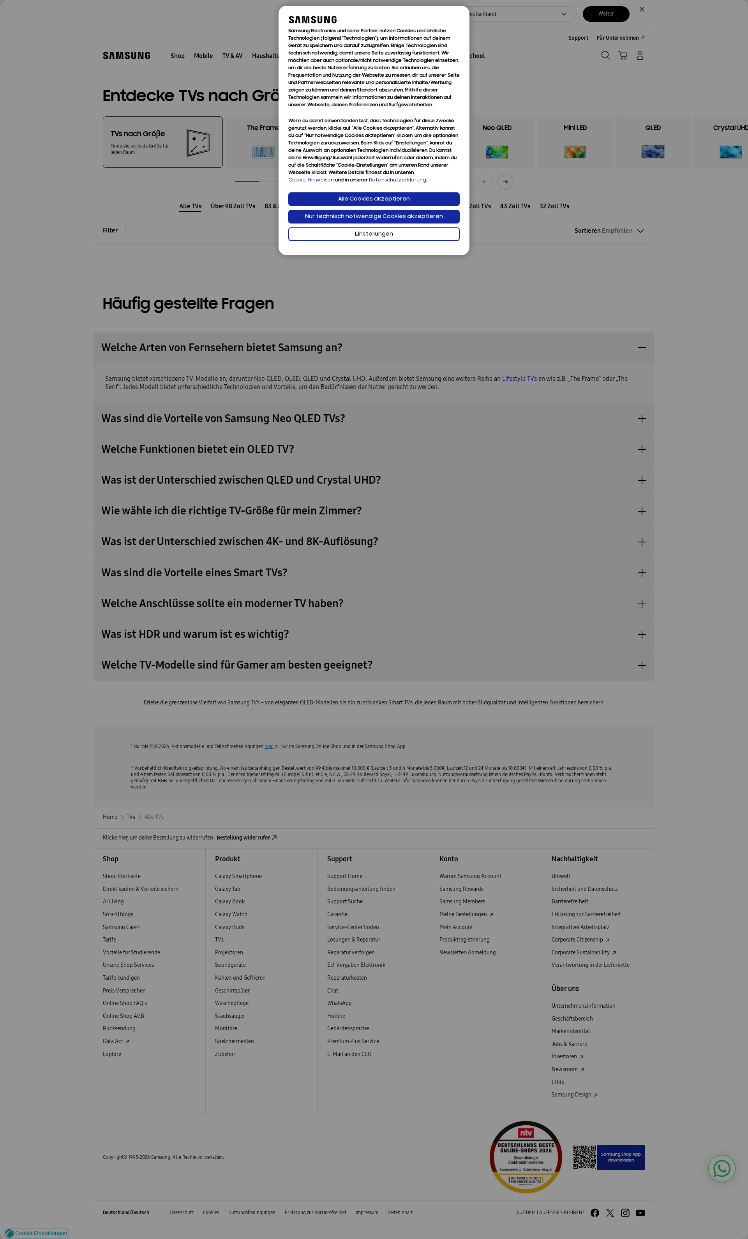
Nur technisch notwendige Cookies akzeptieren (374, 217)
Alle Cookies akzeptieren (374, 199)
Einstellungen (374, 234)
